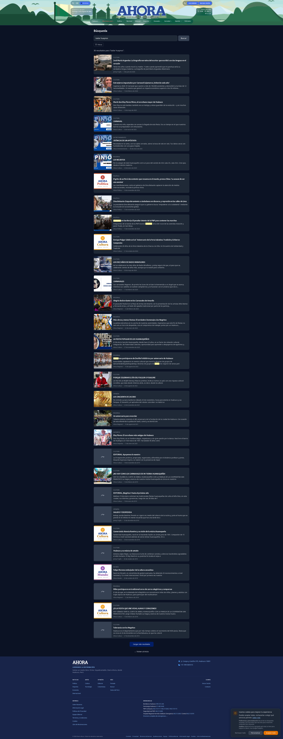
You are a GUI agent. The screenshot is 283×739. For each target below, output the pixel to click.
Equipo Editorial (77, 714)
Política (119, 21)
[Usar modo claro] (185, 3)
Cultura (87, 683)
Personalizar (255, 733)
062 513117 (156, 709)
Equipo (165, 736)
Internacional (77, 693)
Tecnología (88, 687)
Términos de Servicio (146, 736)
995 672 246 (160, 704)
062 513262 (165, 709)
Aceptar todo (271, 733)
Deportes (146, 21)
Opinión (177, 21)
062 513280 (159, 711)
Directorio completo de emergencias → (155, 716)
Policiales (188, 21)
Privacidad (135, 736)
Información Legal (78, 708)
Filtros (100, 45)
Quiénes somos (157, 736)
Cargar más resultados (141, 644)
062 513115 (173, 709)
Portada (112, 683)
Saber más (256, 718)
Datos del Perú (114, 690)
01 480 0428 (160, 706)
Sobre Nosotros (77, 704)
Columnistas (101, 687)
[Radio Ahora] (77, 3)
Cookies (75, 721)
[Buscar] (73, 3)
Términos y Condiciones (80, 718)
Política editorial (173, 736)
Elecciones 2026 (107, 21)
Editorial (138, 21)
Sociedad (167, 21)
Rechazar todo (240, 733)
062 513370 (190, 714)
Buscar (184, 38)
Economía (157, 21)
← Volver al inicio (141, 651)
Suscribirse (193, 3)
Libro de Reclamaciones (80, 724)
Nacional (129, 21)
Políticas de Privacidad (79, 711)
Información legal (184, 736)
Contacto (207, 687)
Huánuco (95, 21)
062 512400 (177, 714)
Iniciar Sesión (205, 3)
